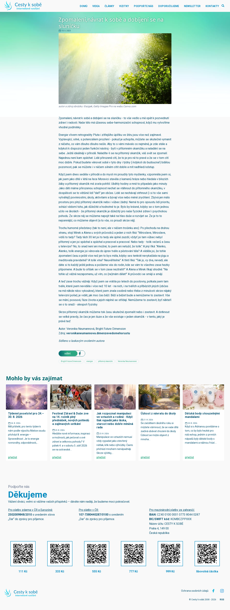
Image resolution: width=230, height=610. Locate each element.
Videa (96, 6)
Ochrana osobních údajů (194, 590)
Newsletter (192, 6)
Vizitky (124, 6)
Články (109, 6)
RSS (222, 599)
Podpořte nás (143, 6)
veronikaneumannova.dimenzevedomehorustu (98, 333)
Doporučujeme (168, 6)
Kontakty (212, 6)
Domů (83, 6)
